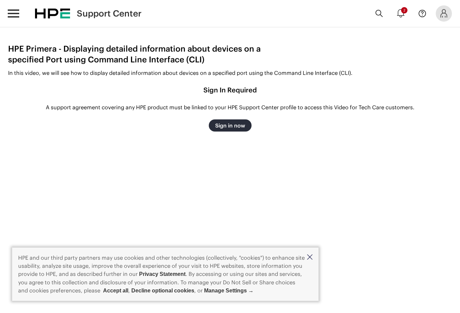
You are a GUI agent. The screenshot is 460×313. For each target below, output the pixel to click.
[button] (310, 257)
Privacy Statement (162, 274)
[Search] (379, 13)
